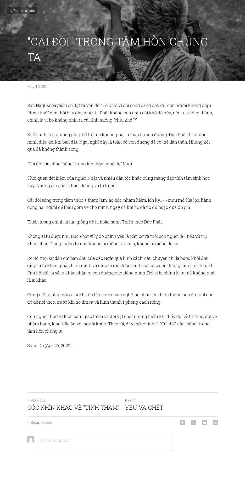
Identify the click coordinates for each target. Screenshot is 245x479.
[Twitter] (193, 422)
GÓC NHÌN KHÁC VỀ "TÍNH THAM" (73, 407)
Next (129, 400)
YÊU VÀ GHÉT (144, 407)
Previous (38, 400)
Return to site (24, 10)
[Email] (215, 422)
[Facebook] (182, 422)
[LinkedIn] (204, 422)
